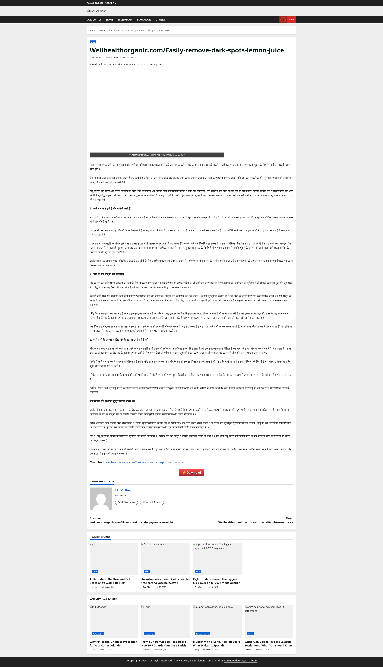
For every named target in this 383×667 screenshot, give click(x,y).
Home (109, 19)
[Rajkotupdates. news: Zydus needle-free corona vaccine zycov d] (165, 559)
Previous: (131, 520)
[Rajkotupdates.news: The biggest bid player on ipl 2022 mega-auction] (217, 559)
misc (93, 42)
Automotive (98, 634)
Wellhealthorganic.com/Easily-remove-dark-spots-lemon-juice (145, 462)
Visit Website (126, 502)
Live (291, 19)
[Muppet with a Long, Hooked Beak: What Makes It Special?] (217, 621)
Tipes (250, 634)
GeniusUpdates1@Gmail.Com (240, 660)
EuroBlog (96, 57)
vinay (94, 649)
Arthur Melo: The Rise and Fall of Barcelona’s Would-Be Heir (111, 581)
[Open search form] (276, 20)
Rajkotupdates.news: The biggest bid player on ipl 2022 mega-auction (216, 581)
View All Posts (152, 502)
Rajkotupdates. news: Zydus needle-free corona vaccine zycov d (165, 581)
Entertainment (202, 634)
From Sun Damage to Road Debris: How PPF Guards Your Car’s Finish (164, 643)
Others (160, 19)
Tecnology (125, 19)
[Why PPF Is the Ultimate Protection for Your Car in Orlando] (114, 621)
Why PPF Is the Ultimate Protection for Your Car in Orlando (113, 643)
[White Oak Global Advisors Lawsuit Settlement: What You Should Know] (269, 621)
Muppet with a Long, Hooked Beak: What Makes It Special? (216, 643)
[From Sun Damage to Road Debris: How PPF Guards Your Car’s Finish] (165, 621)
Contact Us (94, 19)
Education (144, 19)
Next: (255, 520)
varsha (94, 587)
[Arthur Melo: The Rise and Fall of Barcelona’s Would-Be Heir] (114, 559)
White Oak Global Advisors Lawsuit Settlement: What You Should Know (268, 643)
